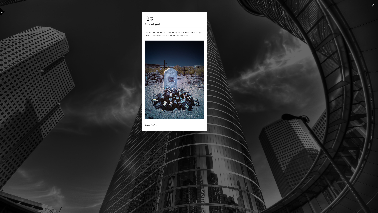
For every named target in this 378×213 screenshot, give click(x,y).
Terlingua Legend (152, 24)
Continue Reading (150, 125)
